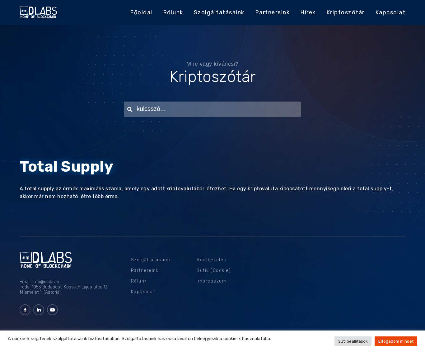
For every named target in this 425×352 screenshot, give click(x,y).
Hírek (308, 12)
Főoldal (141, 12)
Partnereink (272, 12)
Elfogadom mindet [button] (395, 341)
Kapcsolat (390, 12)
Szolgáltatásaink (219, 12)
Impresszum (212, 281)
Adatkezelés (212, 260)
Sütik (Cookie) (214, 270)
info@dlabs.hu (47, 281)
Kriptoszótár (345, 12)
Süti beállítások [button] (353, 341)
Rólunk (173, 12)
